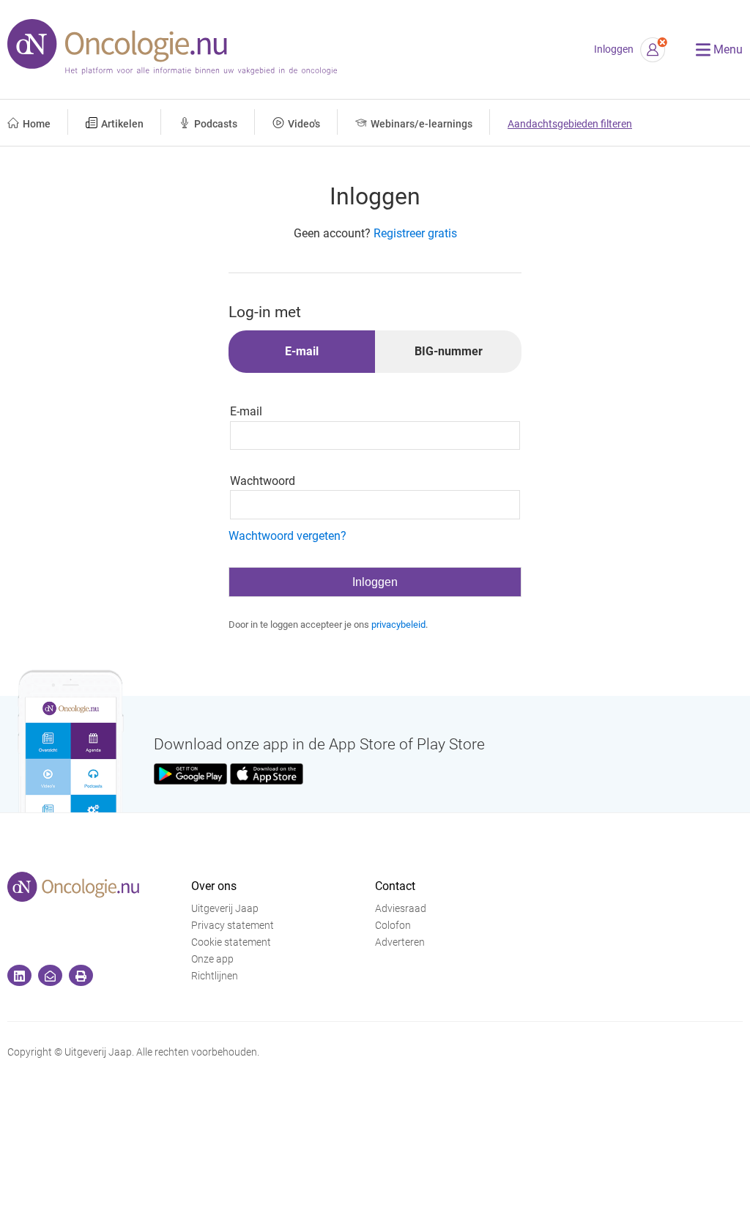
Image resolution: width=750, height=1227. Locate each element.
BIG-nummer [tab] (449, 351)
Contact (395, 886)
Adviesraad (400, 908)
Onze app (212, 959)
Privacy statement (232, 925)
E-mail (246, 411)
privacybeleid (398, 624)
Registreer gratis (415, 233)
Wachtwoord (262, 481)
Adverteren (400, 942)
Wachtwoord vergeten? (287, 536)
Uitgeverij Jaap (225, 908)
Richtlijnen (214, 976)
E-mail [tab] (302, 351)
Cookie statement (231, 942)
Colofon (393, 925)
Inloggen (614, 49)
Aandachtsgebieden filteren (570, 124)
